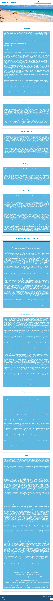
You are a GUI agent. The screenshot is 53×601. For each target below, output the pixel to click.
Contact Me (48, 1)
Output (44, 1)
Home (35, 1)
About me (39, 1)
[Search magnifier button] (50, 3)
